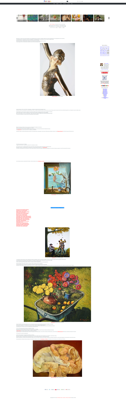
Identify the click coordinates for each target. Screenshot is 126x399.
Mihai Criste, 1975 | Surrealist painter (21, 214)
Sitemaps (53, 24)
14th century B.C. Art (106, 47)
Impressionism (45, 147)
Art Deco (43, 161)
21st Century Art (103, 53)
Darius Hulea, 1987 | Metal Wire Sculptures (22, 209)
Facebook (47, 389)
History (61, 3)
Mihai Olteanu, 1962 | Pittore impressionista (22, 218)
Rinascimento (19, 330)
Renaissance (19, 129)
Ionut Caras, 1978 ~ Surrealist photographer (22, 223)
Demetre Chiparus (54, 96)
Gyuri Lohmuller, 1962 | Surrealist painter (22, 213)
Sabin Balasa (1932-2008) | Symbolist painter (22, 224)
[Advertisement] (63, 9)
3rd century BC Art (105, 55)
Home (54, 3)
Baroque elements (60, 131)
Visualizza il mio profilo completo (104, 69)
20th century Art (103, 52)
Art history (57, 27)
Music (72, 3)
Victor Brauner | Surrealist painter (21, 220)
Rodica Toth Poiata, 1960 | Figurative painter (22, 211)
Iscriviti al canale (68, 389)
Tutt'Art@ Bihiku (106, 63)
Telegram (59, 389)
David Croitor (53, 322)
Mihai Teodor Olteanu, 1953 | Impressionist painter (23, 217)
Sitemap (68, 3)
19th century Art (103, 50)
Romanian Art (60, 27)
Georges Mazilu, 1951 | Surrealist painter (22, 225)
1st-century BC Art (107, 51)
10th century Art (101, 46)
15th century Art (102, 48)
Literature (64, 3)
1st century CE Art (102, 51)
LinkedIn (53, 389)
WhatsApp (63, 389)
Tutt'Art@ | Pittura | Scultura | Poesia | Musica (63, 397)
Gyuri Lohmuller (53, 194)
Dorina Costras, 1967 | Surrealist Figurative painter (23, 216)
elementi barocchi (60, 331)
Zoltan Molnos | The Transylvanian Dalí (22, 222)
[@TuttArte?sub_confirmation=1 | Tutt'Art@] (104, 73)
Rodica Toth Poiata (53, 377)
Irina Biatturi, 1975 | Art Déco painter (21, 210)
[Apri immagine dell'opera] (57, 95)
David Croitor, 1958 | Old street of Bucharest (22, 212)
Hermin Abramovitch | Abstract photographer (22, 219)
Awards (57, 3)
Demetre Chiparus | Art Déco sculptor (21, 215)
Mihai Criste (54, 257)
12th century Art (105, 46)
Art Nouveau (40, 161)
